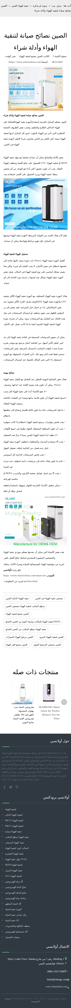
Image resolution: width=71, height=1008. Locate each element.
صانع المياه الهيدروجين (15, 892)
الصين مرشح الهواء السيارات (19, 637)
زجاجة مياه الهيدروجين (15, 898)
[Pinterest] (17, 786)
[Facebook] (5, 786)
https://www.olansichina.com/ (24, 62)
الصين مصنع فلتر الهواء (16, 644)
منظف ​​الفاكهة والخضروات (17, 926)
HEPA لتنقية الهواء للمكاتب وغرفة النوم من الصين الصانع (33, 621)
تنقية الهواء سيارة (13, 831)
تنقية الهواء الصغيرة (14, 853)
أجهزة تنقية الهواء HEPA (48, 301)
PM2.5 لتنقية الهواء (14, 826)
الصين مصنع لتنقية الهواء (17, 613)
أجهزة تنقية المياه (13, 909)
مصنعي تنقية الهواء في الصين (49, 598)
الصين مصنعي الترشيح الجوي (47, 644)
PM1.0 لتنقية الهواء (14, 820)
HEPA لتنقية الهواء (13, 864)
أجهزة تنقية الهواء (23, 122)
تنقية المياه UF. (12, 920)
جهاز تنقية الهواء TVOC (16, 859)
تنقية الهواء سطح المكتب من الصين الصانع (26, 629)
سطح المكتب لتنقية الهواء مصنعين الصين (25, 606)
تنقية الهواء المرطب (14, 842)
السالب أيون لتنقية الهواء (17, 848)
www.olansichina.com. (56, 986)
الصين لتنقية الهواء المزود (51, 637)
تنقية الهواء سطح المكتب (17, 837)
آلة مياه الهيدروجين (14, 881)
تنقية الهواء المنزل (13, 870)
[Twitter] (11, 786)
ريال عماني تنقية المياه (16, 915)
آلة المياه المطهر (13, 903)
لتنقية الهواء (10, 809)
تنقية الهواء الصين (43, 564)
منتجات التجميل (12, 937)
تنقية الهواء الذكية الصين (17, 598)
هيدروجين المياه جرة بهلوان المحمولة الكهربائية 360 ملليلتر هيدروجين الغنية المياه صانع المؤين (23, 715)
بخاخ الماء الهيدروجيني (15, 887)
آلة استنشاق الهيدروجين (16, 931)
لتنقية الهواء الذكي (13, 815)
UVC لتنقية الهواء (13, 876)
